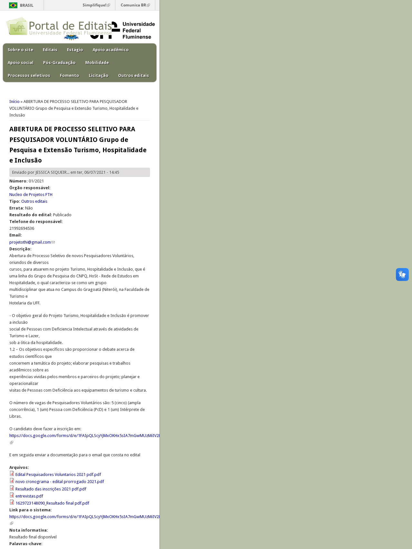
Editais (50, 49)
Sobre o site (20, 49)
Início (14, 101)
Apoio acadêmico (111, 49)
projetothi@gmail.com (32, 242)
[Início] (59, 33)
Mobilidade (97, 62)
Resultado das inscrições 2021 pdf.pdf (50, 489)
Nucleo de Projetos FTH (30, 194)
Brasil (26, 5)
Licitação (98, 75)
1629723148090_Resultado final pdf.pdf (52, 503)
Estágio (75, 49)
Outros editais (133, 75)
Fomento (69, 75)
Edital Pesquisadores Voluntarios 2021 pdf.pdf (58, 474)
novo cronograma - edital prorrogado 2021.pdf (59, 481)
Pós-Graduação (59, 62)
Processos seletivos (29, 75)
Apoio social (20, 62)
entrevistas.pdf (29, 496)
